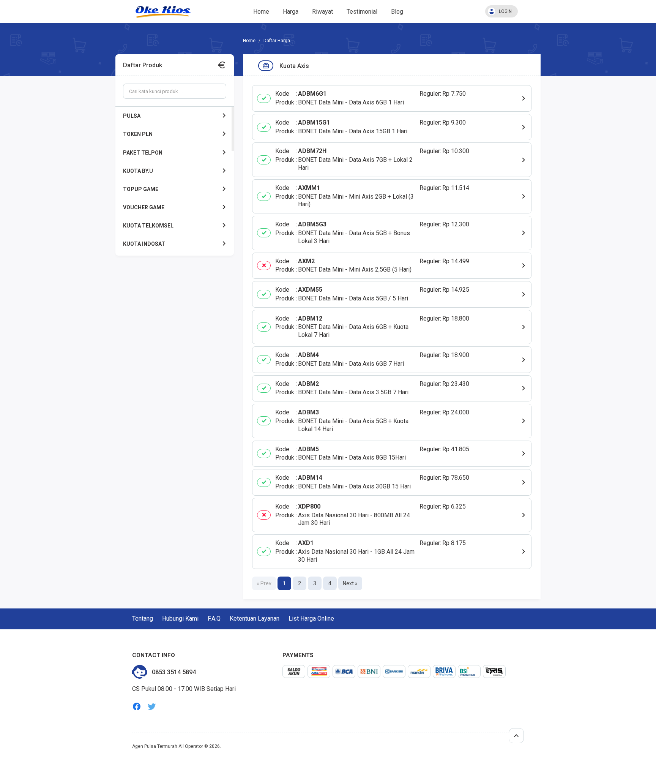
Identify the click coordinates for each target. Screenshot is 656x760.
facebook (136, 706)
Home (261, 11)
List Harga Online (311, 618)
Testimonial (362, 11)
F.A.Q (214, 618)
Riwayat (322, 11)
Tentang (142, 618)
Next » (350, 583)
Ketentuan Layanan (254, 618)
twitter (151, 706)
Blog (397, 11)
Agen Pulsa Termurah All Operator (167, 746)
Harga (290, 11)
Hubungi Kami (180, 618)
